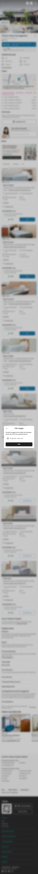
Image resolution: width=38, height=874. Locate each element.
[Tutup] (7, 428)
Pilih (19, 444)
